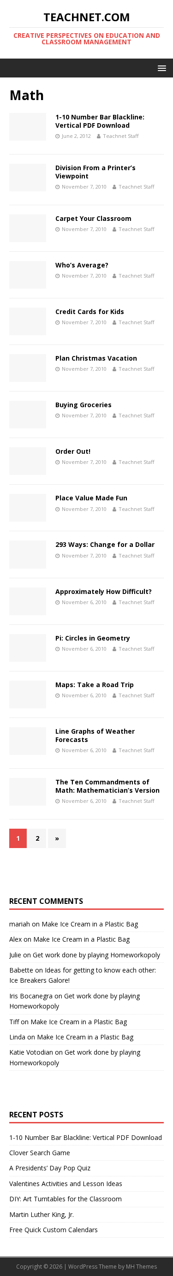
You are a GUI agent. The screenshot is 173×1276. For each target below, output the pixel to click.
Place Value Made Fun (91, 497)
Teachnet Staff (120, 135)
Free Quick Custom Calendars (53, 1229)
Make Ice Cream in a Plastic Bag (90, 924)
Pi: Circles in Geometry (92, 638)
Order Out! (72, 451)
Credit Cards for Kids (89, 311)
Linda (17, 1037)
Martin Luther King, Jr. (41, 1214)
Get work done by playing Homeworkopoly (96, 954)
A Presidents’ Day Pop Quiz (49, 1167)
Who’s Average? (81, 265)
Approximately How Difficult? (103, 591)
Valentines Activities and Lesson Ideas (65, 1183)
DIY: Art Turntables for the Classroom (65, 1198)
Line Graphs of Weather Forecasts (95, 735)
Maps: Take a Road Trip (94, 684)
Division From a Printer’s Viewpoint (95, 171)
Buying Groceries (83, 404)
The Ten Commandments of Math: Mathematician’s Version (107, 786)
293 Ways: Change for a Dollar (105, 544)
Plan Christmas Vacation (96, 358)
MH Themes (141, 1266)
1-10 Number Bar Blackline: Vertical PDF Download (99, 121)
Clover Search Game (39, 1152)
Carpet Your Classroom (93, 218)
